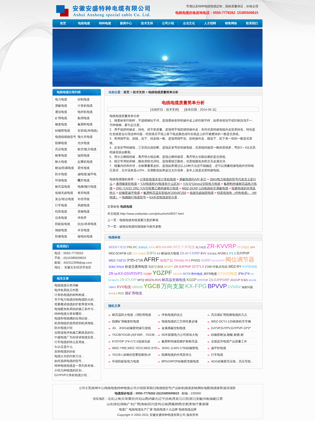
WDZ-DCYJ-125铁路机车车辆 (231, 321)
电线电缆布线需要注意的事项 (138, 220)
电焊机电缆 (85, 112)
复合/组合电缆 (64, 199)
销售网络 (231, 23)
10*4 (252, 247)
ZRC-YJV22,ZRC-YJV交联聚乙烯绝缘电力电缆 (147, 188)
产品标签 (178, 388)
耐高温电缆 (62, 186)
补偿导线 (84, 199)
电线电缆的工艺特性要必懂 (180, 321)
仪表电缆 (61, 217)
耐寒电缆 (61, 155)
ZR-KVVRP (221, 246)
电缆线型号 (163, 388)
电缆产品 (166, 260)
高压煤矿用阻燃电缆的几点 (229, 314)
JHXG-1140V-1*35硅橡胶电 (180, 348)
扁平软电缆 (218, 348)
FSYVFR (167, 247)
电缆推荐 (217, 388)
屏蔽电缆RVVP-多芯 (192, 179)
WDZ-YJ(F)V (117, 260)
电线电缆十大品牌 (166, 409)
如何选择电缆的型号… (69, 361)
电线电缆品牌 (187, 409)
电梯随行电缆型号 (134, 197)
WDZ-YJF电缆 (184, 247)
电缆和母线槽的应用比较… (72, 318)
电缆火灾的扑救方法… (69, 356)
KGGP (191, 280)
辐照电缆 (84, 155)
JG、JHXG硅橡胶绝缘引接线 (131, 328)
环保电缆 (61, 180)
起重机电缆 (85, 161)
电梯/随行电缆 (87, 186)
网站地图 (204, 388)
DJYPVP (243, 253)
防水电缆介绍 (63, 328)
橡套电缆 (61, 124)
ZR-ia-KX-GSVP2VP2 (125, 273)
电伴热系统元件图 (66, 290)
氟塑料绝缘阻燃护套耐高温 (180, 341)
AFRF (151, 259)
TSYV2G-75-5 (182, 260)
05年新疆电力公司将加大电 (180, 334)
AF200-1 (223, 253)
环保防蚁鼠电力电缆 (125, 361)
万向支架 (172, 286)
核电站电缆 (85, 236)
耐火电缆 (61, 161)
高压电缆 (61, 149)
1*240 (208, 266)
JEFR (151, 247)
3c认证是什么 (63, 346)
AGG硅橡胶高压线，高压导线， (232, 361)
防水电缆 (61, 174)
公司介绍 (168, 23)
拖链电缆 (61, 230)
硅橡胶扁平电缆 (129, 193)
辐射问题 (247, 287)
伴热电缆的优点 (172, 314)
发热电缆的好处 (64, 351)
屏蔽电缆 (61, 105)
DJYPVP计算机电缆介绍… (72, 375)
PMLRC (132, 247)
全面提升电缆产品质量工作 (229, 341)
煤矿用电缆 (133, 293)
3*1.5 (232, 253)
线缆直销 (191, 388)
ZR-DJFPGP (182, 266)
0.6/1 (244, 280)
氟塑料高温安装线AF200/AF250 (164, 193)
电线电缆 (84, 23)
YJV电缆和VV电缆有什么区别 (160, 183)
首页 (63, 23)
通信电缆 (61, 112)
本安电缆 (84, 230)
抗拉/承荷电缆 (87, 224)
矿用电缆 (61, 118)
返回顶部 (230, 388)
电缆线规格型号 (65, 136)
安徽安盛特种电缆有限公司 (168, 414)
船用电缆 (84, 118)
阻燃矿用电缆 (116, 266)
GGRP (206, 260)
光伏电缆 (84, 143)
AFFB (186, 273)
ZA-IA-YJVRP (190, 253)
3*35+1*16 (135, 260)
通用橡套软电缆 (126, 183)
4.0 (158, 253)
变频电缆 (84, 211)
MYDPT (168, 266)
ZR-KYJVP (128, 280)
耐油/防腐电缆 (64, 168)
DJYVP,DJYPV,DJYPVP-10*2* (231, 328)
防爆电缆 (61, 236)
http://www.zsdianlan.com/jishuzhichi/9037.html (152, 213)
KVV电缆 (124, 287)
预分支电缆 (85, 136)
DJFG (151, 253)
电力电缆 (61, 99)
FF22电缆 (243, 247)
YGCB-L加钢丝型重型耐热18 (131, 354)
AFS (158, 247)
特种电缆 (105, 23)
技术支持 (147, 23)
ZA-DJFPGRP (219, 280)
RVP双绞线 (249, 266)
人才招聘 (210, 23)
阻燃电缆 (61, 143)
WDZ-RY (234, 266)
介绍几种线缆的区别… (69, 370)
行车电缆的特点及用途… (70, 342)
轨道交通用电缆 (136, 266)
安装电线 (212, 253)
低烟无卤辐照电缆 (202, 193)
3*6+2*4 (243, 273)
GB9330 (137, 287)
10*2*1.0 (198, 266)
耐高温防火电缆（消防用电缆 (131, 314)
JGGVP (235, 280)
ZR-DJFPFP (218, 260)
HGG (121, 293)
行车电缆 (61, 205)
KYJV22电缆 (227, 273)
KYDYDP (202, 280)
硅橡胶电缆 (62, 130)
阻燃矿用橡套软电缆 (125, 321)
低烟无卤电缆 (64, 193)
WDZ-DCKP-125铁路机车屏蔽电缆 (205, 188)
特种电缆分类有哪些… (69, 313)
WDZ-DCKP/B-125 (120, 253)
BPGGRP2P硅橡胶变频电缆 (180, 361)
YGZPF (162, 273)
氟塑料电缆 (85, 124)
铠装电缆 (61, 211)
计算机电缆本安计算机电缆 (158, 179)
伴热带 (82, 217)
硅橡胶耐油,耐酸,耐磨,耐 (227, 334)
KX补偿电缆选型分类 (163, 197)
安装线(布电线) (88, 130)
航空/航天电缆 (87, 149)
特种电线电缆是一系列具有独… (75, 365)
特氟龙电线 (220, 266)
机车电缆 (84, 180)
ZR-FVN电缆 (139, 253)
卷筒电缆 (84, 193)
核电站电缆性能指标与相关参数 (140, 226)
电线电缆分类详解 (66, 285)
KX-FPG (196, 286)
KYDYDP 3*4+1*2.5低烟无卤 (131, 341)
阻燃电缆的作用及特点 (177, 354)
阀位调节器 (239, 259)
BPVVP (217, 286)
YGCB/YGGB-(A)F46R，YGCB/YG (135, 334)
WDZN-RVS (153, 280)
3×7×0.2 (113, 293)
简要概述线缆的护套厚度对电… (75, 304)
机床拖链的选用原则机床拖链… (75, 323)
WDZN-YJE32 (117, 247)
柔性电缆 (84, 168)
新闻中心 (126, 23)
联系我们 (252, 23)
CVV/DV (234, 287)
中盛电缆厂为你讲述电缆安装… (75, 337)
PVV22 (195, 260)
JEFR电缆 (210, 273)
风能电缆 (84, 205)
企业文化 (189, 23)
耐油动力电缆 (170, 253)
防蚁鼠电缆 (62, 224)
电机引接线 (155, 266)
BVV (203, 253)
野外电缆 (196, 273)
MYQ (141, 280)
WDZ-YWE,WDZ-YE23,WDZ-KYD (135, 348)
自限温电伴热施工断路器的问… (75, 332)
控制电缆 (84, 99)
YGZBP (147, 273)
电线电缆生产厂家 (141, 409)
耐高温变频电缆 (174, 280)
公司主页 (85, 388)
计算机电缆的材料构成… (70, 294)
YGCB (152, 286)
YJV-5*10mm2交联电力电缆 (201, 183)
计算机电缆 (85, 105)
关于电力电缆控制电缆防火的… (75, 299)
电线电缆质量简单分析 (163, 92)
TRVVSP (177, 274)
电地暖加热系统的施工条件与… (75, 309)
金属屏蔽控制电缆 (174, 328)
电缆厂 (123, 409)
